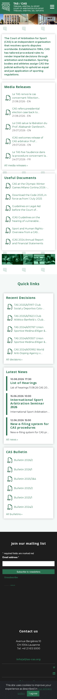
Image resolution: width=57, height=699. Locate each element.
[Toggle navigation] (52, 7)
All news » (12, 439)
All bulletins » (14, 514)
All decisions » (14, 359)
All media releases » (16, 165)
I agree (33, 693)
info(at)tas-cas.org (28, 659)
